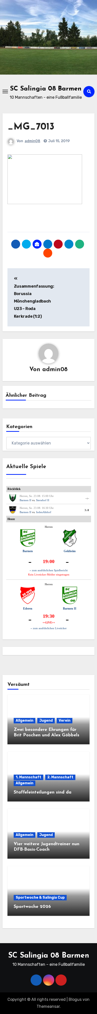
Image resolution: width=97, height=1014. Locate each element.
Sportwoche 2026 (32, 907)
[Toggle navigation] (5, 91)
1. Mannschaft (28, 777)
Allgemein (24, 720)
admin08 (32, 141)
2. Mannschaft (60, 777)
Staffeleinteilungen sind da (42, 792)
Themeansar (48, 1006)
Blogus (75, 999)
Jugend (46, 720)
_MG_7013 (30, 127)
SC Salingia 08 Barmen (46, 89)
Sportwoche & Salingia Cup (40, 897)
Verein (64, 720)
